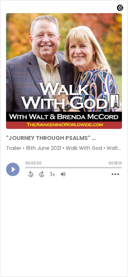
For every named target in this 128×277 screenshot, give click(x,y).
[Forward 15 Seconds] (41, 174)
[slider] (27, 168)
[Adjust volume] (63, 174)
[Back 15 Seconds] (30, 174)
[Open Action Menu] (115, 174)
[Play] (13, 169)
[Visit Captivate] (120, 9)
